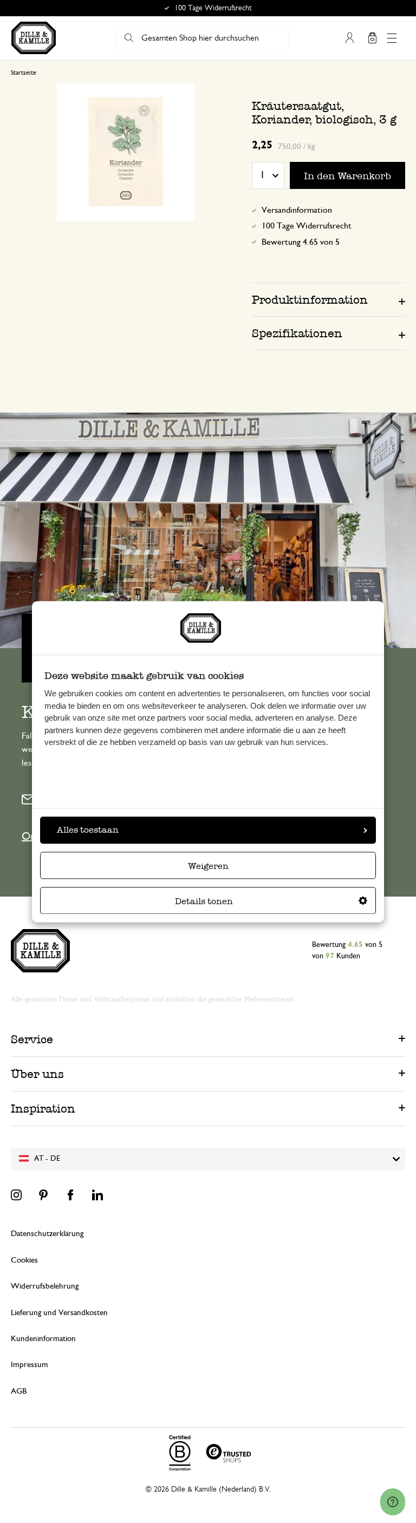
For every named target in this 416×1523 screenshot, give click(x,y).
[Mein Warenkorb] (372, 38)
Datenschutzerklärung (47, 1234)
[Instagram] (16, 1194)
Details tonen (204, 901)
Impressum (29, 1365)
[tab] (328, 299)
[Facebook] (70, 1194)
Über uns (37, 1074)
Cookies (24, 1260)
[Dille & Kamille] (33, 38)
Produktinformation (310, 299)
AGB (19, 1391)
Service (32, 1039)
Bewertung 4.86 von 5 (213, 8)
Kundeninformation (43, 1339)
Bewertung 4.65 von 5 (301, 242)
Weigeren (208, 866)
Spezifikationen (297, 333)
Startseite (23, 72)
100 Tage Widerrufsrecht (307, 225)
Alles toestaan (88, 830)
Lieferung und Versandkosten (59, 1313)
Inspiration (43, 1108)
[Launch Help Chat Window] (392, 1501)
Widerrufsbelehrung (45, 1286)
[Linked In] (97, 1194)
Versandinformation (297, 210)
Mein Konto (349, 38)
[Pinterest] (43, 1194)
